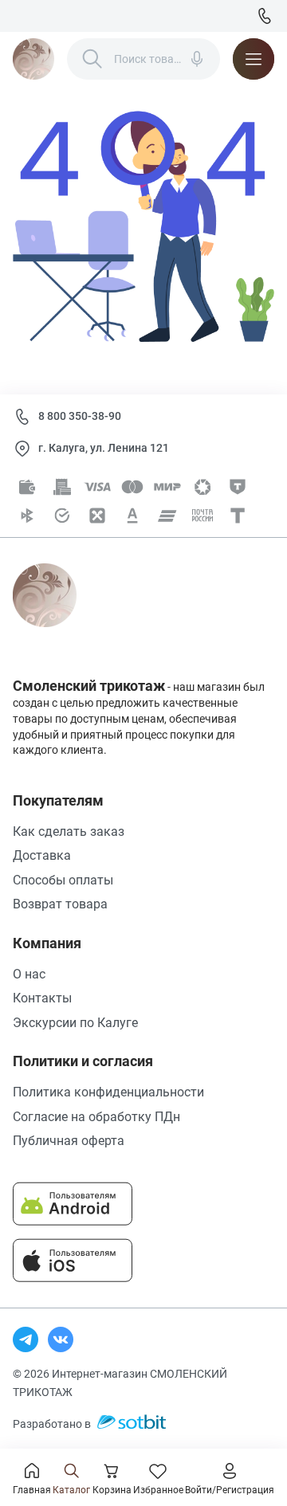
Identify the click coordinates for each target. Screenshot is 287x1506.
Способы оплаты (63, 880)
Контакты (42, 998)
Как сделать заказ (68, 831)
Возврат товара (60, 904)
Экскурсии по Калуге (75, 1022)
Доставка (42, 855)
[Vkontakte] (60, 1339)
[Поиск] (92, 59)
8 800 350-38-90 (79, 416)
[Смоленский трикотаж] (33, 59)
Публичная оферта (68, 1140)
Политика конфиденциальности (108, 1092)
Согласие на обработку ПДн (96, 1116)
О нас (29, 974)
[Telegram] (25, 1339)
